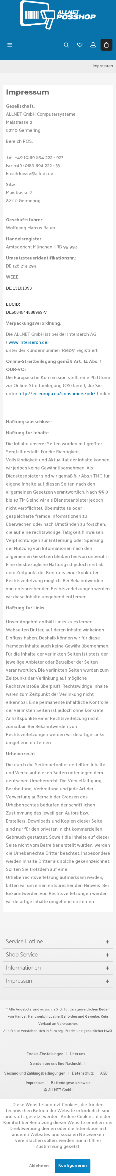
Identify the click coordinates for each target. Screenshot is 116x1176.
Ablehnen (39, 1166)
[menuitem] (9, 45)
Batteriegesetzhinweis (70, 1083)
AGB (104, 1073)
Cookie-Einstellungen (44, 1054)
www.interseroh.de (28, 343)
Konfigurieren (72, 1165)
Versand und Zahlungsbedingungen (34, 1073)
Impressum (35, 1083)
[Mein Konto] (93, 45)
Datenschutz (83, 1073)
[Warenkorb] (106, 45)
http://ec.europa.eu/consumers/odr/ (57, 394)
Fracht (70, 1031)
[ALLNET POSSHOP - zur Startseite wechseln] (58, 15)
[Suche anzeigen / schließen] (66, 45)
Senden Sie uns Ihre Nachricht (55, 1064)
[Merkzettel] (79, 45)
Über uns (77, 1054)
